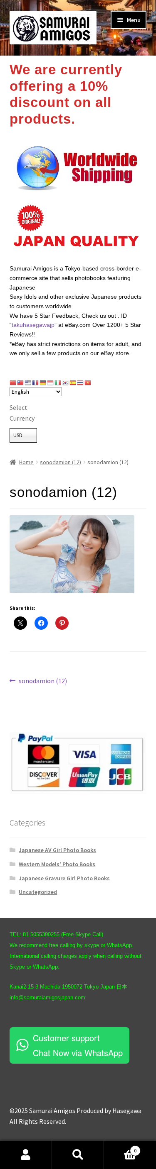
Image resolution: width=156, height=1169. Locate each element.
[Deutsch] (43, 382)
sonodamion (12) (60, 462)
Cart (120, 1148)
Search (78, 1155)
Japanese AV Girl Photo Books (57, 850)
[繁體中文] (21, 382)
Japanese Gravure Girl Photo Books (64, 878)
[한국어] (65, 382)
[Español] (73, 382)
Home (26, 462)
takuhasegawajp (33, 324)
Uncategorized (38, 892)
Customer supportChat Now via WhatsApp (78, 1045)
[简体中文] (13, 382)
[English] (28, 382)
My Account (26, 1155)
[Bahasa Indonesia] (50, 382)
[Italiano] (58, 382)
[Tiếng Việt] (88, 382)
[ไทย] (80, 382)
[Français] (36, 382)
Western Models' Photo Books (57, 864)
